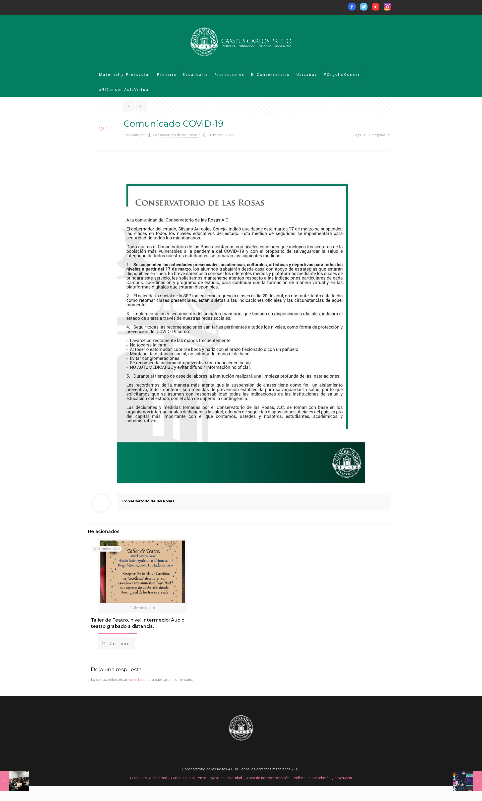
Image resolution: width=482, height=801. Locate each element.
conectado (137, 679)
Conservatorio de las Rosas (175, 134)
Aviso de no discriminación (267, 777)
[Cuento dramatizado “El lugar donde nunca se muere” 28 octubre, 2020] (467, 781)
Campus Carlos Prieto (188, 777)
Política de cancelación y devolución (323, 777)
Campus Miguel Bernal (148, 777)
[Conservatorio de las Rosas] (241, 41)
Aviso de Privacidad (226, 777)
